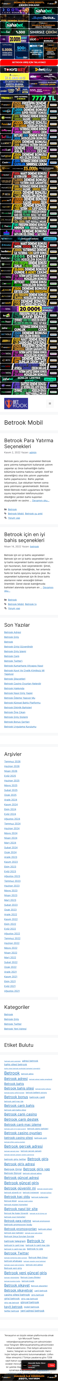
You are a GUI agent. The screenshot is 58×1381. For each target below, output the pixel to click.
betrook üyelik (28, 1281)
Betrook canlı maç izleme (22, 1124)
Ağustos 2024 (12, 818)
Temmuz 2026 (12, 761)
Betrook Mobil (16, 513)
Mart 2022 (10, 957)
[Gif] (29, 169)
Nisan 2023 (10, 895)
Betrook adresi (16, 1079)
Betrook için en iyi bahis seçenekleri (24, 537)
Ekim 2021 (10, 981)
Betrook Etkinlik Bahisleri (18, 707)
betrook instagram (31, 1192)
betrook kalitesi (46, 1193)
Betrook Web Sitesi (38, 1257)
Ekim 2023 (10, 866)
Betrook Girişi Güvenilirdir (18, 646)
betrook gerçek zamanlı (31, 1151)
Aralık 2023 (10, 857)
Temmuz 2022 (12, 938)
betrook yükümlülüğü (11, 1278)
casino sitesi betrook (17, 1294)
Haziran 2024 (12, 828)
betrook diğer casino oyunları (14, 1142)
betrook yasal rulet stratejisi (14, 1265)
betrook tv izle (35, 1248)
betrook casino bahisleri (37, 1128)
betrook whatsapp (13, 1261)
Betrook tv (31, 604)
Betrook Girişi (13, 1169)
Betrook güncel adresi (21, 1178)
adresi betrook (30, 1060)
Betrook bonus (16, 1097)
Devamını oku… (40, 500)
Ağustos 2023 (12, 876)
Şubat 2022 (10, 962)
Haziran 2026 (12, 766)
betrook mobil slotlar (25, 1201)
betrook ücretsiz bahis (12, 1281)
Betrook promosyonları (20, 1229)
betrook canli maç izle (13, 1101)
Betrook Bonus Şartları (17, 721)
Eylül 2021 (10, 986)
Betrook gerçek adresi (23, 1146)
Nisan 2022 (10, 952)
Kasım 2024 (11, 804)
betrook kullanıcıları (39, 1197)
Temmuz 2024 (12, 823)
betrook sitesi (45, 1229)
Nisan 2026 (10, 771)
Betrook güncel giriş (21, 1183)
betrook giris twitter (15, 1159)
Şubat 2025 (10, 790)
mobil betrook (31, 1306)
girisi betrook (12, 1298)
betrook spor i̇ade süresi (33, 1233)
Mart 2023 (10, 900)
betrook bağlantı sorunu (36, 1092)
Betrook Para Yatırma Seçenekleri (28, 443)
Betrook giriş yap (36, 1169)
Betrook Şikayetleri (14, 678)
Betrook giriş (37, 1159)
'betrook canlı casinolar (12, 1061)
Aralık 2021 (10, 971)
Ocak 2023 (10, 909)
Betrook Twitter (13, 1024)
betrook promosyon (41, 1221)
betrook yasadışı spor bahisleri (35, 1261)
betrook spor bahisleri (14, 1233)
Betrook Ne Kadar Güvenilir (16, 1213)
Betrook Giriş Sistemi (16, 717)
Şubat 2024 (11, 847)
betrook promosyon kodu (18, 1224)
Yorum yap (14, 518)
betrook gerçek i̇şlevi (11, 1151)
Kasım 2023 (11, 861)
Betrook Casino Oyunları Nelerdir (22, 683)
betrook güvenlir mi (12, 1192)
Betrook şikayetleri (39, 1286)
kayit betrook (13, 1306)
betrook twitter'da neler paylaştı (15, 1258)
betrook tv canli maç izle (38, 1245)
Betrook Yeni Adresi (15, 1028)
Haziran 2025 (11, 780)
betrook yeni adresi (34, 1265)
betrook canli (37, 1097)
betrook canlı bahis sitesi (15, 1110)
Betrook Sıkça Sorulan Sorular (19, 1236)
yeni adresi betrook (32, 1310)
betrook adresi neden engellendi (40, 1079)
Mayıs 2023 (10, 890)
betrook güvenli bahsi (45, 1189)
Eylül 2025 (10, 775)
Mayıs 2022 (10, 948)
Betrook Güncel (12, 1173)
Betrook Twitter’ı (13, 661)
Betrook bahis (14, 1083)
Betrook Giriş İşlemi (15, 651)
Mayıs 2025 (10, 785)
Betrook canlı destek (21, 1119)
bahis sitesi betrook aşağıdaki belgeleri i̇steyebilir (22, 1068)
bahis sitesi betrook (15, 1064)
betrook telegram (15, 1241)
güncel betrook (29, 1302)
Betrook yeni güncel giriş (25, 1272)
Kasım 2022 (11, 919)
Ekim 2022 (10, 924)
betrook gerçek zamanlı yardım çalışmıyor (19, 1155)
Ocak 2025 (10, 795)
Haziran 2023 (12, 885)
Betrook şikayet (17, 1285)
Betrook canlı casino (20, 1114)
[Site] (29, 105)
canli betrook (40, 1290)
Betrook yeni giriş (13, 1268)
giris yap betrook (29, 1298)
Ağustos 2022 (12, 933)
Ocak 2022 (10, 967)
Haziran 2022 (11, 943)
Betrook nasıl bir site (21, 1209)
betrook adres (27, 1074)
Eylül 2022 (10, 928)
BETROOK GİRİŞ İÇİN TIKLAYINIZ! (29, 62)
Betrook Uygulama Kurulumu (20, 726)
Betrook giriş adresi (19, 1164)
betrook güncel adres (32, 1173)
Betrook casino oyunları (23, 1133)
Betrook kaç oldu (17, 1197)
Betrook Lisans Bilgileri (31, 1277)
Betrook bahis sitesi (19, 1088)
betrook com (40, 1138)
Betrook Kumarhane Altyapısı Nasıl (23, 665)
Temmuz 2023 (12, 881)
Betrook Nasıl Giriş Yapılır (18, 693)
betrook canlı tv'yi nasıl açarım (15, 1129)
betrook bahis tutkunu (43, 1089)
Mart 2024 (10, 842)
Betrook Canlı (11, 656)
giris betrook (37, 1295)
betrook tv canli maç (14, 1245)
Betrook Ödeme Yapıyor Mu (19, 698)
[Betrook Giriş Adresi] (16, 403)
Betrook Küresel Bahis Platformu (22, 702)
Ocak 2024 (10, 852)
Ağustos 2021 (12, 991)
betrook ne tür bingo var (38, 1213)
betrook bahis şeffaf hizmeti (14, 1093)
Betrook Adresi (12, 632)
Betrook (12, 509)
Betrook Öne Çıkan (14, 712)
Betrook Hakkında (14, 688)
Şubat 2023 (11, 905)
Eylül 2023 (10, 871)
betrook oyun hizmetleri (14, 1217)
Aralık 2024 (10, 799)
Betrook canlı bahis (19, 1105)
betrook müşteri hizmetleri (16, 1204)
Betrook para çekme (17, 1220)
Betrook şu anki (34, 513)
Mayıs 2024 (10, 833)
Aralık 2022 (10, 914)
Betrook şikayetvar (18, 1290)
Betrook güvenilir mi (20, 1188)
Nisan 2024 (10, 838)
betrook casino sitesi (18, 1137)
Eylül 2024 (10, 814)
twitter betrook (11, 1311)
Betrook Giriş (11, 637)
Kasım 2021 (10, 976)
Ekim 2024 (10, 809)
